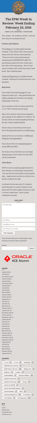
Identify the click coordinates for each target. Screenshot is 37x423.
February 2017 (6, 308)
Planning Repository (10, 394)
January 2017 (6, 310)
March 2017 (5, 306)
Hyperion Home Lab (10, 378)
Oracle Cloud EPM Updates (12, 388)
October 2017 (6, 297)
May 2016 (4, 326)
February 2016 (6, 333)
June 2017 (5, 304)
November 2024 (7, 276)
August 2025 (5, 272)
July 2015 (4, 344)
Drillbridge (27, 362)
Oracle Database (9, 391)
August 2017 (5, 299)
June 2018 (5, 290)
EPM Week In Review (27, 31)
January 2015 (6, 353)
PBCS (21, 391)
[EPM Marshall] (18, 7)
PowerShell (26, 394)
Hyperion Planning (10, 382)
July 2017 (4, 301)
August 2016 (5, 319)
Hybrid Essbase (8, 375)
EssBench (7, 372)
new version (6, 117)
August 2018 (5, 285)
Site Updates (8, 398)
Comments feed (7, 412)
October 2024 (6, 279)
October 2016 (6, 315)
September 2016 (7, 317)
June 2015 (5, 346)
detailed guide (24, 144)
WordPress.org (6, 414)
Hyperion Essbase (24, 375)
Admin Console (7, 98)
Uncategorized (22, 398)
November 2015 (6, 337)
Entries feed (5, 410)
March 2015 (5, 349)
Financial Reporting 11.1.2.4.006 (13, 76)
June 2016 (5, 324)
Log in (4, 407)
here (26, 109)
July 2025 (4, 274)
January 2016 (6, 335)
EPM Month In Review (11, 365)
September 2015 (6, 340)
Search (4, 245)
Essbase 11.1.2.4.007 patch (14, 49)
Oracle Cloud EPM (9, 385)
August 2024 (5, 281)
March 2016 (5, 331)
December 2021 (6, 283)
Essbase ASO (27, 369)
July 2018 (4, 288)
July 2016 (4, 322)
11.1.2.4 (16, 362)
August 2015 (5, 342)
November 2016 (6, 313)
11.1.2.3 (6, 362)
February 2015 (6, 351)
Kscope (24, 382)
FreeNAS (18, 372)
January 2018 (6, 295)
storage (22, 92)
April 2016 (5, 328)
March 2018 (5, 292)
